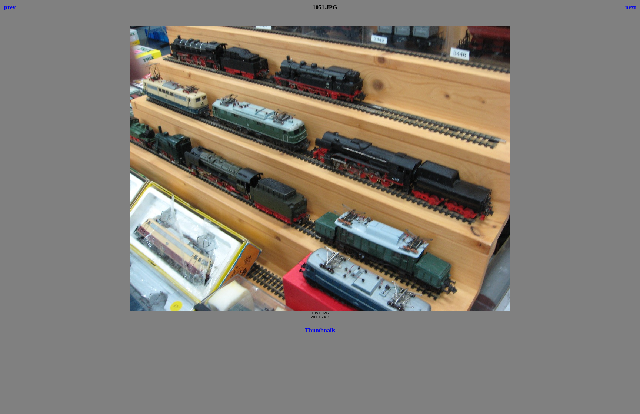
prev (10, 7)
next (630, 7)
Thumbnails (320, 330)
